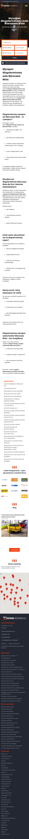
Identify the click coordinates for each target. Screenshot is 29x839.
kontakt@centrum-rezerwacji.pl (11, 1)
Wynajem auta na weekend (13, 391)
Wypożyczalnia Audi (6, 709)
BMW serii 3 (4, 825)
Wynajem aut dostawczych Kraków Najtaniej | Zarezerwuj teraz (13, 447)
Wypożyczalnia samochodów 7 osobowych (13, 669)
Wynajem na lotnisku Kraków (14, 452)
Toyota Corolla (5, 820)
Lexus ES (3, 772)
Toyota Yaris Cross (6, 779)
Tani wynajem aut (10, 388)
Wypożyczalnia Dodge (7, 729)
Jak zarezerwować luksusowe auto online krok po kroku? (13, 516)
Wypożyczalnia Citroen (7, 725)
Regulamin (4, 643)
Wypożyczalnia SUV (10, 408)
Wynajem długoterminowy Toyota (10, 748)
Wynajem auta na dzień (12, 394)
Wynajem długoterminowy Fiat (9, 723)
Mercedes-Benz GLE (6, 774)
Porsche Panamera (6, 793)
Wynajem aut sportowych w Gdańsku (11, 701)
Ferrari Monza (5, 790)
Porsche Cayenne (6, 781)
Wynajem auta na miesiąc (13, 396)
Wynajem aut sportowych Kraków (10, 690)
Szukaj (14, 58)
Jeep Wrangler (5, 777)
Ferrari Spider (5, 811)
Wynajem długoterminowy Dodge (10, 732)
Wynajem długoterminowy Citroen (10, 727)
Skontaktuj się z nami (6, 625)
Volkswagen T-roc (6, 795)
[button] (22, 590)
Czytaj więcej (14, 550)
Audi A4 (3, 765)
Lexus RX (3, 822)
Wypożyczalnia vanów (12, 424)
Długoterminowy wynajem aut (9, 655)
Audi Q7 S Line (5, 834)
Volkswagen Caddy (6, 756)
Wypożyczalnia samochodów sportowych (12, 676)
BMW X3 (3, 832)
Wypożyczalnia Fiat (6, 720)
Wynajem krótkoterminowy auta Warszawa (14, 437)
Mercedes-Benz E (6, 802)
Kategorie (4, 628)
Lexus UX (3, 809)
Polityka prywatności (14, 643)
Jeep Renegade (5, 800)
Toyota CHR (4, 804)
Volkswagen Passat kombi (8, 818)
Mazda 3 (3, 827)
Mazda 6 (3, 788)
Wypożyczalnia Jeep (7, 716)
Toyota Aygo (4, 767)
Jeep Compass (5, 786)
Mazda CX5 (4, 754)
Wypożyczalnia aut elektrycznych (10, 428)
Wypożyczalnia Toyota (7, 706)
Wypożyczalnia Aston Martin (8, 734)
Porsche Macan (5, 813)
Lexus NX (3, 797)
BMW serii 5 (4, 816)
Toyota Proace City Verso (8, 770)
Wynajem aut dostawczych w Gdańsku (11, 698)
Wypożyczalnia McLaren (7, 739)
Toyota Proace (5, 758)
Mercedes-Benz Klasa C (7, 806)
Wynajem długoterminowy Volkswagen (11, 745)
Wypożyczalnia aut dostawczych (10, 433)
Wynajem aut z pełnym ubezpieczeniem (11, 400)
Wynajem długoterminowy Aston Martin (11, 736)
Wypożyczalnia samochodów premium (11, 674)
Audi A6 (3, 761)
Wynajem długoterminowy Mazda (10, 713)
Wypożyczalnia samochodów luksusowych (12, 678)
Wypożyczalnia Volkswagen (8, 743)
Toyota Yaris (4, 829)
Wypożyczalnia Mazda (7, 711)
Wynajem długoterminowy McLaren (10, 741)
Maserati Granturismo (6, 763)
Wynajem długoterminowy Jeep (9, 718)
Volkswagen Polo (6, 783)
